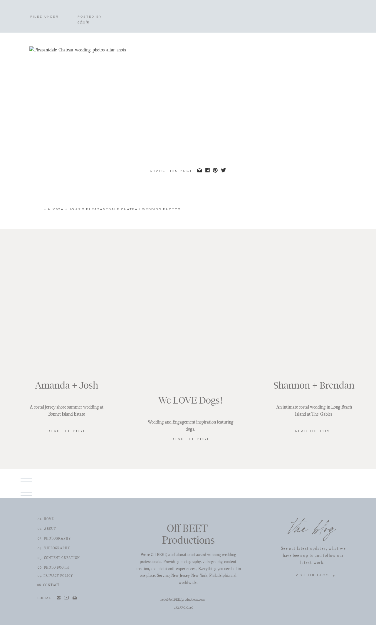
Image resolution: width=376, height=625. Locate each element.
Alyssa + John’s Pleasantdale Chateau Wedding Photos (114, 209)
